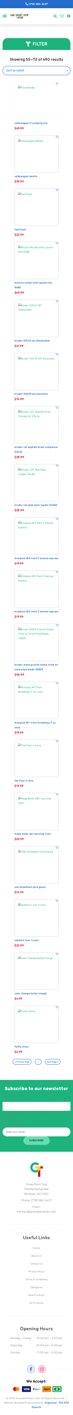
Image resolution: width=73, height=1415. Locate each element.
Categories (36, 1287)
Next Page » (52, 1062)
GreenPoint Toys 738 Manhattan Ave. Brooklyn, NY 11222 (36, 1189)
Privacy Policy (36, 1271)
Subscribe (36, 1140)
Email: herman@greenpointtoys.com (36, 1209)
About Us (36, 1256)
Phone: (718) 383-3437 (37, 1200)
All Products (36, 1303)
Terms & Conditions (36, 1279)
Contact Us (36, 1264)
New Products (36, 1295)
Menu (5, 20)
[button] (57, 83)
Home (36, 1248)
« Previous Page (22, 1062)
